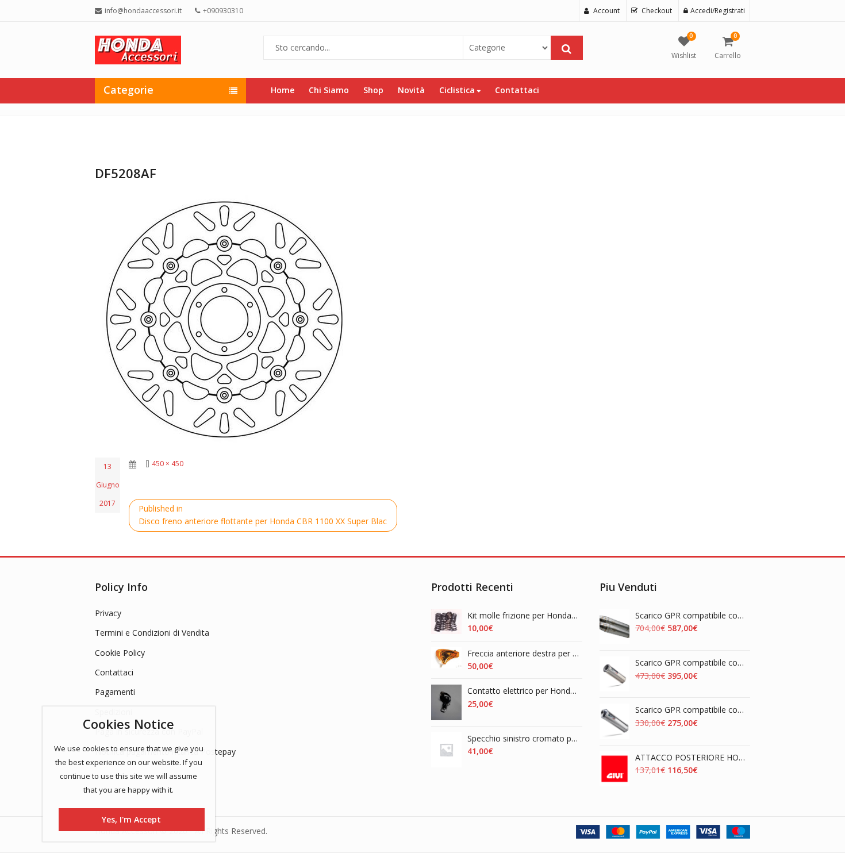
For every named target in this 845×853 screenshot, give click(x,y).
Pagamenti (115, 691)
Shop (373, 89)
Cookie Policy (120, 652)
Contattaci (517, 89)
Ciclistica (458, 89)
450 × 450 (167, 463)
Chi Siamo (329, 89)
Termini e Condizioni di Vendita (152, 632)
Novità (411, 89)
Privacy (108, 613)
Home (282, 89)
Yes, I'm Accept (131, 819)
